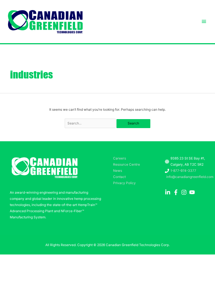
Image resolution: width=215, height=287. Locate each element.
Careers (119, 158)
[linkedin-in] (168, 192)
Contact (119, 177)
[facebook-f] (176, 192)
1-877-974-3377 (183, 171)
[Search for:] (91, 123)
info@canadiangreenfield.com (189, 177)
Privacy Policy (124, 183)
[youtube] (193, 192)
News (117, 171)
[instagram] (184, 192)
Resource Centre (126, 164)
